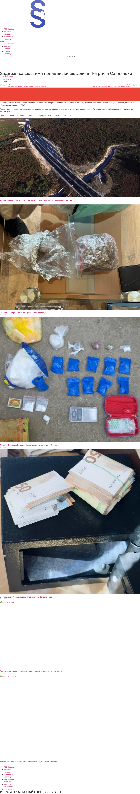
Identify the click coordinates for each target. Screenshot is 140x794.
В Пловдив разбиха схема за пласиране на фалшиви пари (26, 597)
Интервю (7, 34)
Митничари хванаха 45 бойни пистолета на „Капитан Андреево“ (29, 762)
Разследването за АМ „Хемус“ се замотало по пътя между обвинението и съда (36, 200)
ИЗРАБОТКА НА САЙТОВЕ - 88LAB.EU (30, 792)
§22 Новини (9, 29)
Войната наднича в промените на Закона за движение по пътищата (31, 671)
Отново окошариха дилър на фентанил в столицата (24, 313)
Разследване (9, 39)
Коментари (8, 36)
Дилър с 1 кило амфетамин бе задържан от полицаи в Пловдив (29, 445)
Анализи (7, 31)
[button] (70, 41)
